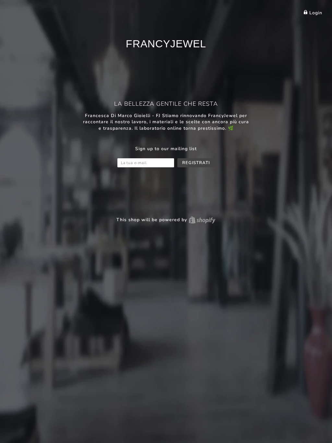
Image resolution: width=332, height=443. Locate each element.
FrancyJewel (166, 44)
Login (315, 13)
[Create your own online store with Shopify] (202, 220)
